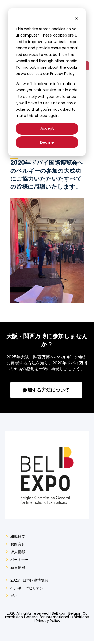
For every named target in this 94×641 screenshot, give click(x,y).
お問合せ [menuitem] (17, 544)
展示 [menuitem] (14, 595)
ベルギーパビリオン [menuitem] (26, 588)
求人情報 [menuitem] (17, 551)
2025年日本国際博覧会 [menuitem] (29, 580)
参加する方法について (46, 390)
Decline (47, 142)
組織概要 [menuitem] (17, 536)
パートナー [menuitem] (19, 559)
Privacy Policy (48, 620)
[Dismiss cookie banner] (76, 19)
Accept (47, 128)
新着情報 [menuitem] (17, 567)
